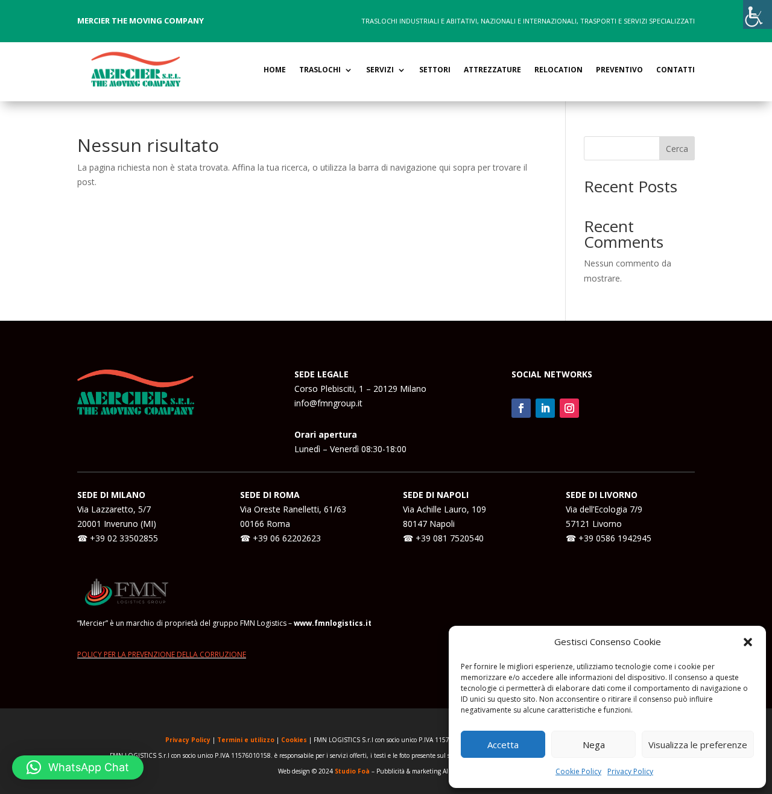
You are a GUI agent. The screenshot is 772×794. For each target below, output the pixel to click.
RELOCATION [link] (558, 70)
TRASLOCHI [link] (320, 70)
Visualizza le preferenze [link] (697, 745)
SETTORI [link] (435, 70)
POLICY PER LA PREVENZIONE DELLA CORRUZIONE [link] (161, 654)
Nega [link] (594, 745)
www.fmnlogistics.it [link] (333, 623)
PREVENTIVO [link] (619, 70)
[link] (757, 14)
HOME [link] (275, 70)
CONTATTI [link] (675, 70)
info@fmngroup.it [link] (328, 403)
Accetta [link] (503, 745)
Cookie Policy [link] (578, 771)
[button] (748, 642)
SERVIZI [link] (380, 70)
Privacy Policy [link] (630, 771)
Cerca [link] (677, 148)
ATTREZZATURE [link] (492, 70)
